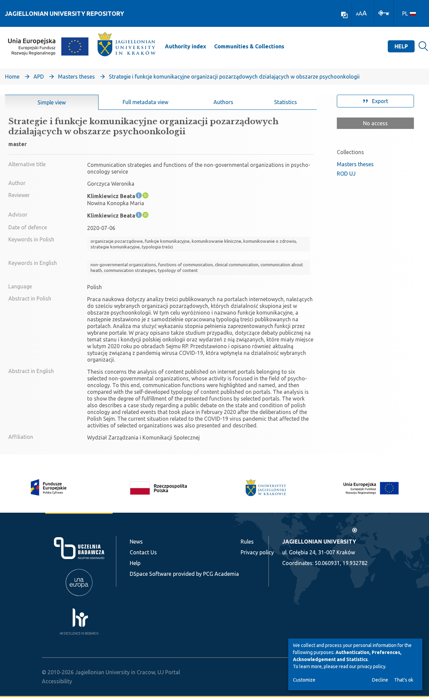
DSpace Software (150, 574)
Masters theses (76, 77)
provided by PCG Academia (206, 574)
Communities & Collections (249, 46)
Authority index (185, 46)
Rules (247, 542)
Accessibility (57, 681)
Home (12, 77)
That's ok (403, 680)
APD (39, 77)
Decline (380, 680)
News (136, 542)
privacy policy (371, 666)
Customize (304, 680)
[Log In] (383, 12)
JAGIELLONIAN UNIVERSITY (319, 542)
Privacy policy (257, 552)
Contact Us (143, 552)
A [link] (357, 14)
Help (401, 46)
